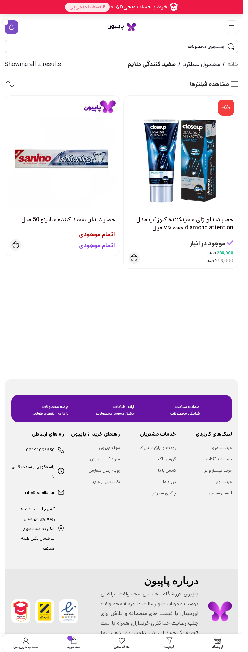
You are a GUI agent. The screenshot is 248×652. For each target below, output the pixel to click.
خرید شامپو (222, 448)
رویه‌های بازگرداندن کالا (157, 448)
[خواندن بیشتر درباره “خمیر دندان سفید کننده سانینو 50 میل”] (15, 245)
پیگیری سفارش (163, 493)
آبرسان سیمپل (220, 493)
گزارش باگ (167, 459)
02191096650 (40, 450)
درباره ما (169, 482)
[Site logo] (121, 27)
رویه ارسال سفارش (104, 471)
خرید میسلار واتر (218, 471)
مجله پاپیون (109, 448)
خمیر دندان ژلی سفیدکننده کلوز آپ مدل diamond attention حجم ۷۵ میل (184, 224)
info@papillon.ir (40, 493)
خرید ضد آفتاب (219, 459)
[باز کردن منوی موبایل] (232, 27)
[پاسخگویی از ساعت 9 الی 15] (61, 471)
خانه (233, 64)
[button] (134, 258)
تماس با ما (167, 471)
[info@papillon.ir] (61, 492)
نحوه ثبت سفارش (105, 459)
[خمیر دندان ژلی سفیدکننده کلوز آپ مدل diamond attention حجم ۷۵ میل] (181, 153)
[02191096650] (61, 450)
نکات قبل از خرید (106, 482)
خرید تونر (224, 482)
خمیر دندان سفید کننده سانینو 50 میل (68, 220)
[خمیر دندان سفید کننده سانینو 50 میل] (62, 153)
